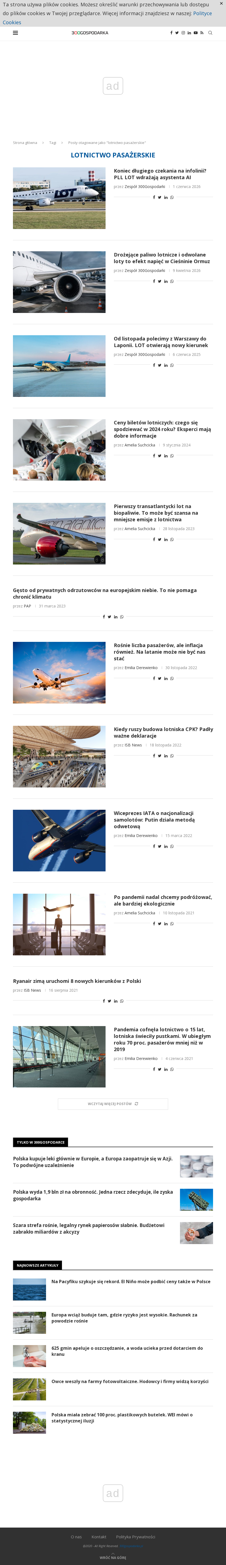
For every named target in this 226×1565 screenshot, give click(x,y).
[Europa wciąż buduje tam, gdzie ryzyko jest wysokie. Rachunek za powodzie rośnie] (29, 1323)
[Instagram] (183, 33)
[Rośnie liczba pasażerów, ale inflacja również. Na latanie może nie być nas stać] (59, 673)
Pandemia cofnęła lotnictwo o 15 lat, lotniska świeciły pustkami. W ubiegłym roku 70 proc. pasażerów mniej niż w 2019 (162, 1039)
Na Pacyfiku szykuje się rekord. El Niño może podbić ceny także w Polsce (131, 1281)
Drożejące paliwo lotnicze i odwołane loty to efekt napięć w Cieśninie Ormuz (162, 258)
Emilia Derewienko (141, 667)
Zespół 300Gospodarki (145, 186)
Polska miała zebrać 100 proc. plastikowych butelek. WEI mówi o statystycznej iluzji (122, 1418)
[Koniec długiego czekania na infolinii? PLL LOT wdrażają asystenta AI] (59, 198)
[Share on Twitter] (160, 197)
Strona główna (25, 142)
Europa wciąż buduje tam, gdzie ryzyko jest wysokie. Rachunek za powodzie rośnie (124, 1318)
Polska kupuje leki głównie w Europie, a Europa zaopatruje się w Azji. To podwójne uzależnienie (93, 1161)
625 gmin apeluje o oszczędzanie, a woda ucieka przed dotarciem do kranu (127, 1351)
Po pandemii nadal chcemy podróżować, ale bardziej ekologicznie (163, 900)
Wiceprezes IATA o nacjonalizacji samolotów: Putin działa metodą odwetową (154, 820)
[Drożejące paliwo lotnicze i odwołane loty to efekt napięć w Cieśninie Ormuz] (59, 282)
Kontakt (99, 1536)
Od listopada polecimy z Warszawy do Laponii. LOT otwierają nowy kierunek (161, 341)
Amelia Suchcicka (140, 445)
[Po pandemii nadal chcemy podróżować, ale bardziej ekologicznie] (59, 924)
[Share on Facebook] (154, 197)
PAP (27, 606)
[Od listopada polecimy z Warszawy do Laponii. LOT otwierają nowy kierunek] (59, 366)
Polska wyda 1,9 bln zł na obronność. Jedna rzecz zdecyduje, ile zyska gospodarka (93, 1195)
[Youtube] (196, 33)
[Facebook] (171, 33)
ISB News (133, 745)
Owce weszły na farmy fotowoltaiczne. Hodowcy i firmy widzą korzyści (130, 1381)
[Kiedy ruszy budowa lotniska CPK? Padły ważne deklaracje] (59, 756)
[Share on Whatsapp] (172, 197)
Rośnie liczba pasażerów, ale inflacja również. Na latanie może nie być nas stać (159, 652)
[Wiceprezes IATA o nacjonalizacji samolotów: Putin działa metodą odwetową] (59, 840)
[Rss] (201, 33)
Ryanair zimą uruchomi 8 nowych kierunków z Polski (77, 981)
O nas (76, 1536)
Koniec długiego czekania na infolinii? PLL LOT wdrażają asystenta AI (160, 174)
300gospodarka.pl (131, 1546)
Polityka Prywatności (135, 1536)
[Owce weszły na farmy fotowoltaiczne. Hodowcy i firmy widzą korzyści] (29, 1389)
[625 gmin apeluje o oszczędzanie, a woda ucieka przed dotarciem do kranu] (29, 1356)
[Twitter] (177, 33)
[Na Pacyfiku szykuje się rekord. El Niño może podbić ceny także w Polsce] (29, 1289)
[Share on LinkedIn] (166, 197)
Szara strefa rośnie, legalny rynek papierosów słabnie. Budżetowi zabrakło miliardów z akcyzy (89, 1228)
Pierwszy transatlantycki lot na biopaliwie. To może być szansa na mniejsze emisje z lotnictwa (156, 513)
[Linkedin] (189, 33)
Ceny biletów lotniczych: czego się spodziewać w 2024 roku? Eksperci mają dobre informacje (162, 429)
